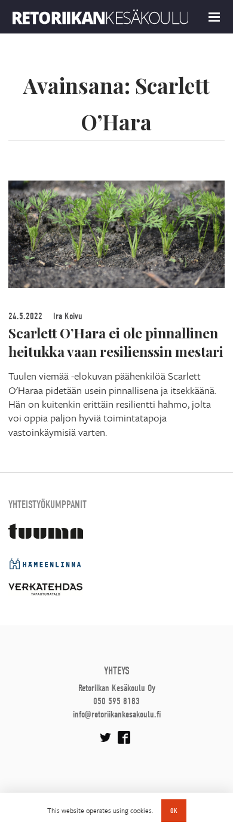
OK (173, 810)
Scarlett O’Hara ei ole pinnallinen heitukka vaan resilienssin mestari (115, 341)
